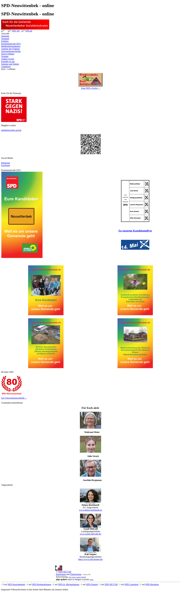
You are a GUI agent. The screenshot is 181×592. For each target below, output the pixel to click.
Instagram (5, 163)
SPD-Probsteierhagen (41, 584)
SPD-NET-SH (64, 572)
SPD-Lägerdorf (131, 584)
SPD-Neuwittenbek (16, 584)
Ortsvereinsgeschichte (11, 51)
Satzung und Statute (10, 64)
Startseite (5, 36)
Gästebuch (6, 66)
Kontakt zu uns (8, 61)
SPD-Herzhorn (152, 584)
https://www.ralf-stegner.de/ (90, 559)
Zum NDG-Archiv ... (90, 88)
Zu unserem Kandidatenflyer (135, 230)
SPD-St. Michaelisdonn (68, 584)
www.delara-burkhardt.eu (90, 510)
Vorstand (5, 38)
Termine (4, 56)
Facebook (5, 165)
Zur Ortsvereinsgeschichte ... (14, 398)
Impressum (61, 574)
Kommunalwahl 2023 (11, 43)
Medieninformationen (10, 46)
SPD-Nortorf (92, 584)
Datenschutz (75, 574)
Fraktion (5, 41)
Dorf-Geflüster (7, 54)
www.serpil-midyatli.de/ (90, 534)
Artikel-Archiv (7, 59)
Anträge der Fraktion (10, 49)
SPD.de (28, 31)
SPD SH (16, 31)
